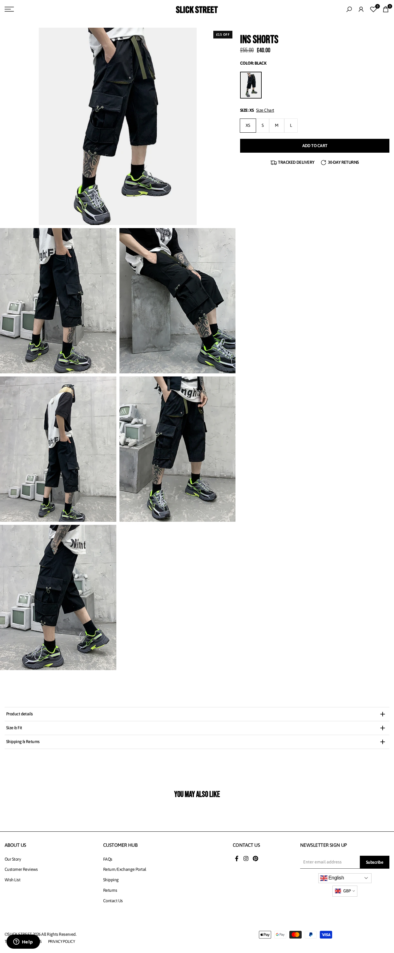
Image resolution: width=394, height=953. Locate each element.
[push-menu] (9, 9)
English (336, 877)
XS (248, 125)
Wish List (12, 879)
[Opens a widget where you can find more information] (23, 942)
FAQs (107, 859)
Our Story (13, 859)
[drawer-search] (349, 9)
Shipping (111, 879)
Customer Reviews (21, 869)
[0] (373, 9)
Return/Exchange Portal (124, 869)
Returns (110, 890)
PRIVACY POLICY (61, 941)
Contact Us (113, 900)
